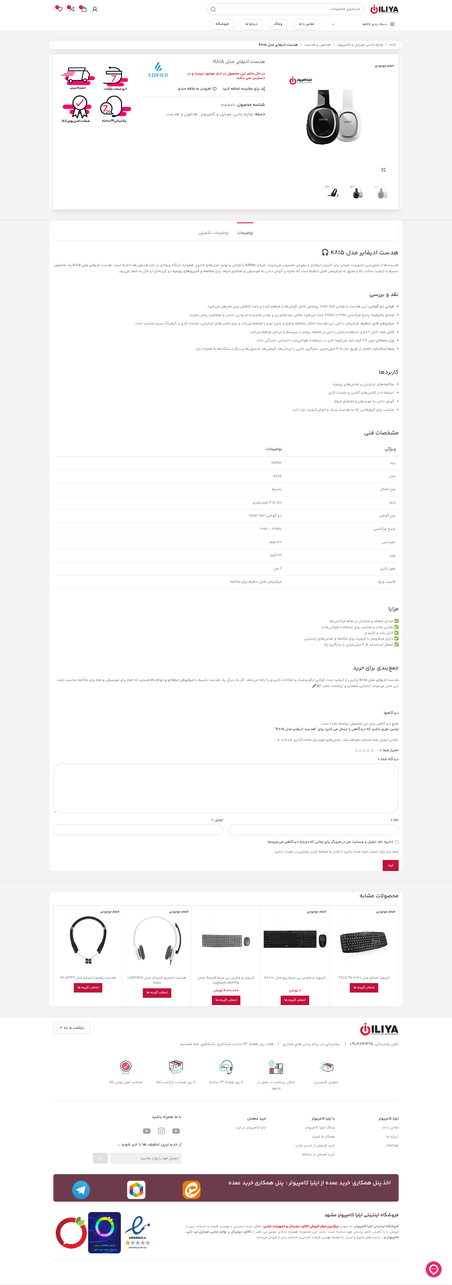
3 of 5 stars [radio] (364, 750)
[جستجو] (213, 9)
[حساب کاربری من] (94, 9)
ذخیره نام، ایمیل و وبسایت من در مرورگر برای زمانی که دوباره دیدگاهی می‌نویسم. (330, 842)
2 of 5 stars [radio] (368, 750)
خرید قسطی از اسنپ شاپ (315, 1146)
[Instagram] (161, 1131)
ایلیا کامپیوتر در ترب (251, 1128)
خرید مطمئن (256, 1119)
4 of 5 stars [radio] (360, 750)
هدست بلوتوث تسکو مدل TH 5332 (88, 978)
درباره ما (251, 24)
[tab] (245, 230)
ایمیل (217, 820)
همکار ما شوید (323, 1137)
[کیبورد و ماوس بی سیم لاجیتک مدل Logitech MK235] (226, 940)
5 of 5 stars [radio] (356, 750)
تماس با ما (306, 24)
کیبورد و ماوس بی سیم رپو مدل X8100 (295, 978)
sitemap (392, 1146)
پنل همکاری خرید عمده (256, 1183)
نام (394, 820)
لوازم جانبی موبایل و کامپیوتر (360, 45)
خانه (392, 45)
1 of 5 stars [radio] (372, 750)
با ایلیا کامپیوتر (323, 1119)
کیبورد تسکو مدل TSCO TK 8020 (364, 978)
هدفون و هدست (317, 45)
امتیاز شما (389, 750)
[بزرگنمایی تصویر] (383, 169)
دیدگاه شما (388, 759)
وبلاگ (278, 24)
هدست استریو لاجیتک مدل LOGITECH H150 (157, 980)
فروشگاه (222, 24)
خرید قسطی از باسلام (318, 1154)
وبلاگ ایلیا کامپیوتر (320, 1128)
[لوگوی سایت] (384, 9)
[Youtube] (176, 1131)
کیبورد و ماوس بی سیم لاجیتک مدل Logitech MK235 (226, 980)
